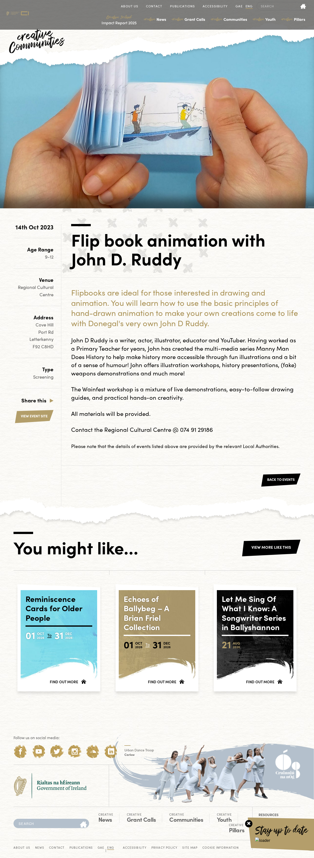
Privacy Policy (164, 848)
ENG (249, 6)
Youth (264, 19)
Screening (43, 376)
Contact (154, 6)
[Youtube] (39, 752)
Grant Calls (188, 19)
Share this (33, 400)
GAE (239, 6)
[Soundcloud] (93, 752)
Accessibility (215, 6)
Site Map (189, 848)
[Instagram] (75, 752)
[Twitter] (57, 752)
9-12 (49, 256)
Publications (182, 6)
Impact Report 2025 (119, 20)
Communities (229, 19)
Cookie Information (220, 848)
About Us (129, 6)
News (155, 19)
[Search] (83, 824)
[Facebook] (20, 752)
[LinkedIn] (111, 752)
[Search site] (303, 6)
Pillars (293, 19)
